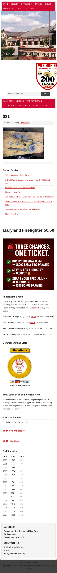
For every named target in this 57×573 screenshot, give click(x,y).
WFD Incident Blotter (13, 431)
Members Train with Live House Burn (20, 188)
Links (18, 9)
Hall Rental (9, 106)
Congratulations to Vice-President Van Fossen (23, 209)
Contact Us (29, 9)
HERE (36, 308)
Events (38, 4)
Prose (21, 565)
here (26, 422)
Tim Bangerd (24, 123)
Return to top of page (29, 562)
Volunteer (8, 101)
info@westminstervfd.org (14, 553)
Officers (22, 106)
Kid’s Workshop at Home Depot (17, 175)
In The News (26, 4)
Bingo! (48, 4)
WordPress (49, 565)
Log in (28, 569)
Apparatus (8, 9)
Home (5, 4)
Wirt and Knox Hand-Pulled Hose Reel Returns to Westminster (29, 197)
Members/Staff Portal (40, 106)
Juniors (20, 101)
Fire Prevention (34, 101)
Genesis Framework (34, 565)
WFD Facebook (11, 441)
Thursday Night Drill (13, 192)
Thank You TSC (11, 214)
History (15, 4)
